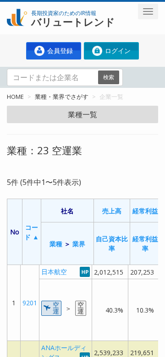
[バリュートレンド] (17, 7)
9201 (29, 302)
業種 (56, 243)
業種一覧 (82, 114)
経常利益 (145, 210)
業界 (78, 243)
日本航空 (54, 271)
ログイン (117, 50)
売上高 (111, 210)
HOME (15, 96)
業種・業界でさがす (61, 96)
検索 (108, 77)
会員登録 (59, 50)
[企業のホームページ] (85, 271)
